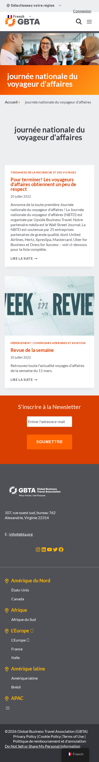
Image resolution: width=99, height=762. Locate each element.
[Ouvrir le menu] (89, 21)
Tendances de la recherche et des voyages (43, 172)
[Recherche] (79, 21)
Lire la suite (24, 258)
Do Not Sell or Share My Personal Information (42, 746)
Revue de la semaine (32, 350)
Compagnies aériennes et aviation (59, 342)
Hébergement (21, 342)
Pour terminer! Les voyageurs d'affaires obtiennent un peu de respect (43, 184)
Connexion (82, 11)
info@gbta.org (21, 534)
